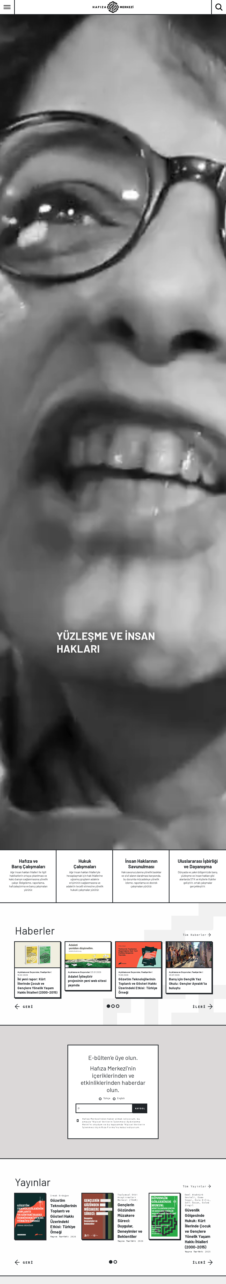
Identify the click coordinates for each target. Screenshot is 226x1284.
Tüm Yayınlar (195, 1186)
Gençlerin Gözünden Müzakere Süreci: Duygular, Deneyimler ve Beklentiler (130, 1220)
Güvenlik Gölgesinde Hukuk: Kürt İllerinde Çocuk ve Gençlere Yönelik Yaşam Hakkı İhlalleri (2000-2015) (198, 1228)
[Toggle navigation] (7, 7)
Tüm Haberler (195, 934)
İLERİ (199, 1007)
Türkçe (106, 1098)
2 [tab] (113, 1006)
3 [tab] (117, 1006)
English (121, 1098)
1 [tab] (108, 1006)
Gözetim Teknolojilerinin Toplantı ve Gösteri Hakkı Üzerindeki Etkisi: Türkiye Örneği (63, 1216)
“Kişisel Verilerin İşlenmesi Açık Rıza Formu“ (113, 1125)
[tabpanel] (37, 970)
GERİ (28, 1007)
